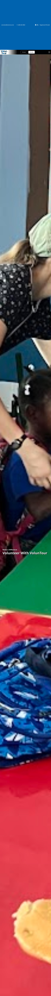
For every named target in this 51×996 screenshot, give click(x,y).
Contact (24, 52)
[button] (49, 52)
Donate (31, 52)
